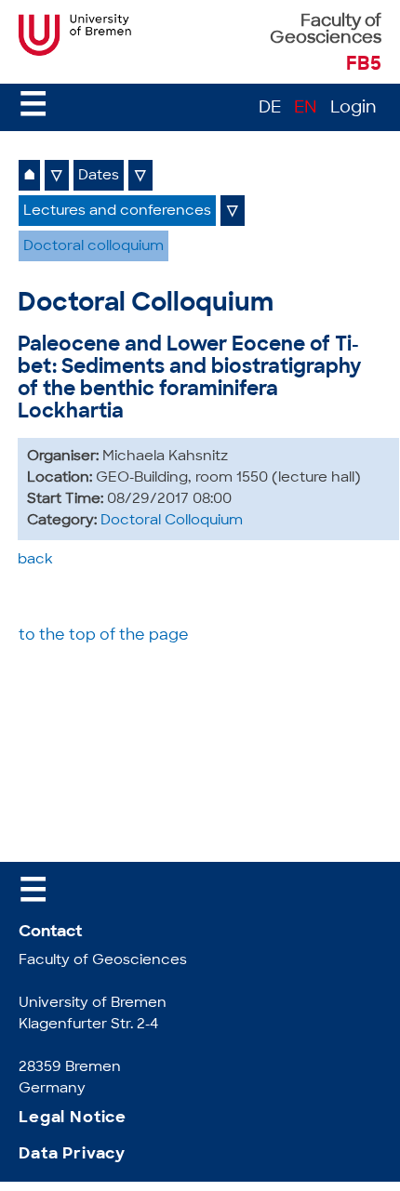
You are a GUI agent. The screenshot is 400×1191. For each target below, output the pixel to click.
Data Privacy (72, 1154)
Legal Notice (73, 1118)
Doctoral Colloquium (171, 521)
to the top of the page (104, 636)
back (35, 560)
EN (305, 108)
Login (353, 108)
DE (270, 108)
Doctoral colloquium (93, 247)
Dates (98, 176)
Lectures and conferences (117, 211)
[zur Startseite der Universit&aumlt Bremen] (77, 52)
